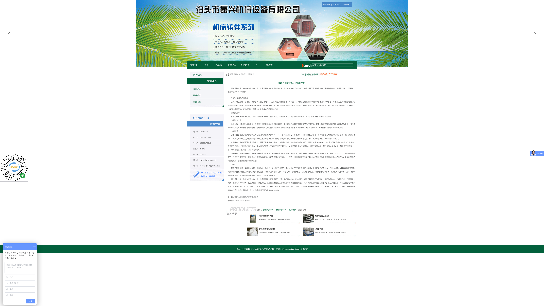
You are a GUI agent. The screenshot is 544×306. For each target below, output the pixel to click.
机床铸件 (251, 102)
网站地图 (346, 5)
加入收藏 (326, 5)
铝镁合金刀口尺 (322, 216)
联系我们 (270, 65)
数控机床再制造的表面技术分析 (246, 197)
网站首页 (194, 65)
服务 (256, 65)
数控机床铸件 (281, 210)
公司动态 (197, 89)
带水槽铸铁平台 (266, 216)
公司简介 (207, 65)
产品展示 (219, 65)
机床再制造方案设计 (242, 201)
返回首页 (233, 74)
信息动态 (232, 65)
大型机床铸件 (268, 210)
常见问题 (197, 102)
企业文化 (245, 65)
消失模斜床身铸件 (267, 229)
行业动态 (197, 95)
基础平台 (319, 229)
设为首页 (336, 5)
